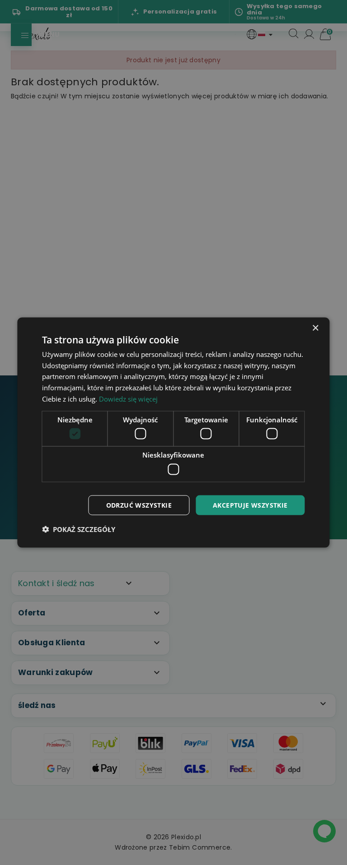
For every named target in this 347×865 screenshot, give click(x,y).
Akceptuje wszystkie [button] (250, 504)
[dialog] (173, 432)
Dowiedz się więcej (128, 398)
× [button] (315, 327)
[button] (78, 529)
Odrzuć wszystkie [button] (139, 504)
